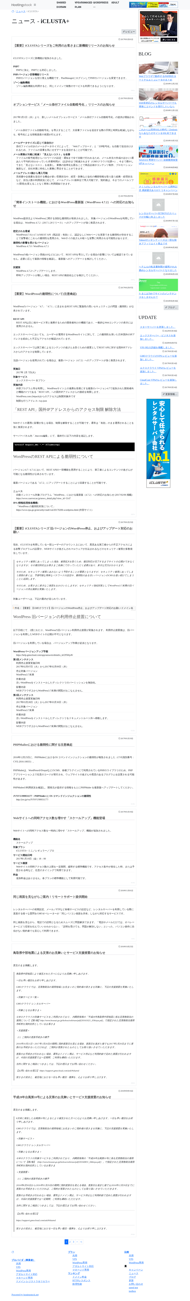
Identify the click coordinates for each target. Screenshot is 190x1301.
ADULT (115, 2)
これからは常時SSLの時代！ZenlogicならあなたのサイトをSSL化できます (158, 133)
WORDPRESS (100, 2)
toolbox (132, 1291)
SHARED (61, 2)
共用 (18, 1263)
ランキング (74, 1273)
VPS (18, 1267)
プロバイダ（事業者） (23, 1260)
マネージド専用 (24, 1278)
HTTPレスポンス (81, 1280)
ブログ (132, 1277)
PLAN (78, 6)
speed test (133, 1287)
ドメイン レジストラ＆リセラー (33, 1281)
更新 (131, 1280)
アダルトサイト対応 (26, 1274)
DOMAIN (61, 6)
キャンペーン (136, 1270)
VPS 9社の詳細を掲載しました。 (157, 347)
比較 (126, 1252)
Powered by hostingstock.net (25, 1294)
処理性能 (77, 1284)
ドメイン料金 (79, 1277)
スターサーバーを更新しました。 (158, 327)
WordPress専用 (23, 1270)
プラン (71, 1252)
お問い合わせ (136, 1284)
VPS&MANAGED (83, 2)
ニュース (21, 11)
